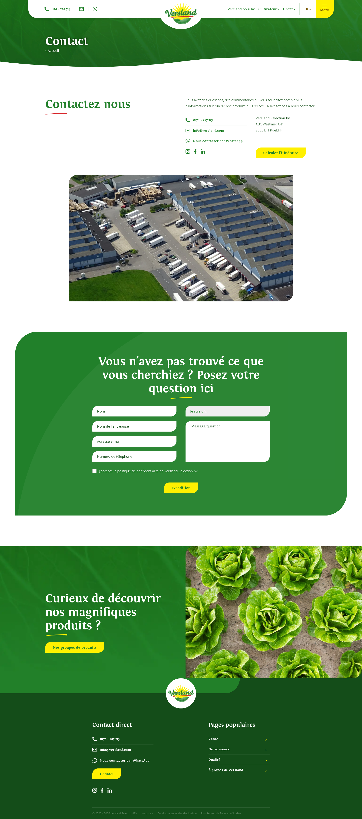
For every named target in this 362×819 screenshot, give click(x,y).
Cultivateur (268, 9)
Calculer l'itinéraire (280, 153)
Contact (107, 774)
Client (288, 9)
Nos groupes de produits (75, 647)
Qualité (214, 759)
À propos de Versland (226, 770)
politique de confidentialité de (140, 471)
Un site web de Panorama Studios (221, 813)
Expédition (181, 488)
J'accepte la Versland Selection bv (148, 471)
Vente (213, 739)
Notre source (219, 749)
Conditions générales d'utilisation (177, 813)
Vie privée (147, 813)
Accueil (53, 50)
